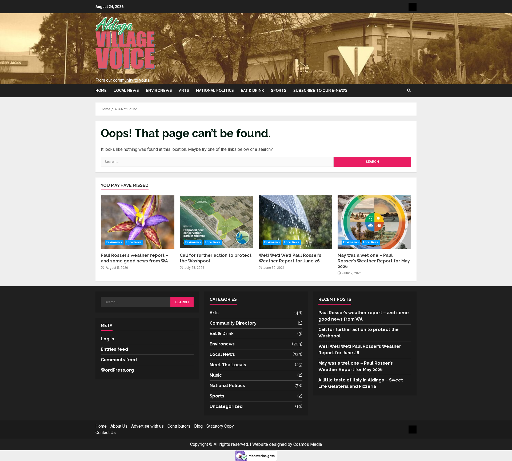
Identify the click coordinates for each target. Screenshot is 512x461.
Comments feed (119, 359)
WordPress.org (117, 370)
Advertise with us (147, 426)
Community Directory (233, 323)
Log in (107, 338)
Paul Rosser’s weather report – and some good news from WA (137, 222)
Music (216, 375)
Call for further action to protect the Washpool (216, 222)
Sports (278, 90)
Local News (126, 90)
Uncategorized (226, 406)
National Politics (215, 90)
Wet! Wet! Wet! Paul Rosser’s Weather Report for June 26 (295, 222)
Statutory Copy (220, 426)
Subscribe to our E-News (320, 90)
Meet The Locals (228, 364)
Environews (159, 90)
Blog (198, 426)
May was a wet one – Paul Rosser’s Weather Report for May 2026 (374, 222)
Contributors (178, 426)
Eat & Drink (252, 90)
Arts (184, 90)
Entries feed (114, 349)
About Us (118, 426)
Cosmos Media (307, 444)
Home (101, 90)
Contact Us (105, 432)
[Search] (409, 90)
